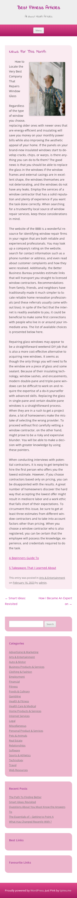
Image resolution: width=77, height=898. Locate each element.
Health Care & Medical (22, 706)
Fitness (13, 686)
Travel (12, 765)
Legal (12, 721)
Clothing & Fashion (20, 672)
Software (14, 750)
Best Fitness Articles (38, 8)
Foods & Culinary (19, 691)
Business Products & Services (26, 667)
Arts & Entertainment (52, 578)
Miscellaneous (17, 726)
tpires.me (65, 890)
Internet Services (19, 716)
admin (43, 582)
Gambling (15, 696)
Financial (14, 681)
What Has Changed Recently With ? (30, 821)
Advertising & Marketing (23, 652)
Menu (39, 30)
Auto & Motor (17, 662)
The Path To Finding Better (25, 797)
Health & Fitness (19, 701)
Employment (17, 676)
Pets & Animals (18, 735)
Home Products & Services (25, 711)
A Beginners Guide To (24, 558)
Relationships (17, 745)
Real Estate (15, 740)
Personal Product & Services (26, 731)
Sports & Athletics (20, 755)
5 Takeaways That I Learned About (32, 568)
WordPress (37, 890)
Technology (16, 760)
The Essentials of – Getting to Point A (31, 817)
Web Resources (18, 770)
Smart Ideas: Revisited (22, 802)
